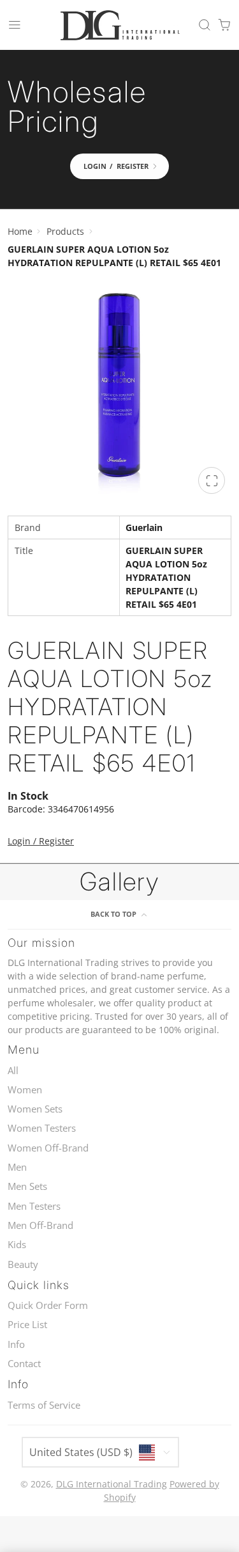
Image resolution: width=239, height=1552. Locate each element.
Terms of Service (44, 1405)
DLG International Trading (111, 1484)
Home (20, 231)
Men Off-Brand (40, 1225)
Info (16, 1344)
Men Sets (27, 1186)
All (13, 1070)
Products (65, 231)
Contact (24, 1363)
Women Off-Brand (48, 1148)
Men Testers (34, 1206)
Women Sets (35, 1109)
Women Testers (42, 1128)
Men (17, 1167)
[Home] (120, 24)
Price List (27, 1324)
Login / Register (41, 841)
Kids (17, 1244)
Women (25, 1090)
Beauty (23, 1264)
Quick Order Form (48, 1305)
